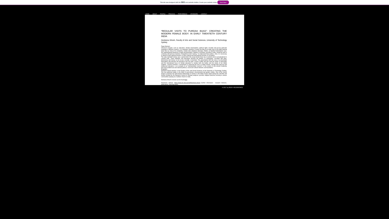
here (186, 80)
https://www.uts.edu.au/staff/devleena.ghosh (187, 83)
